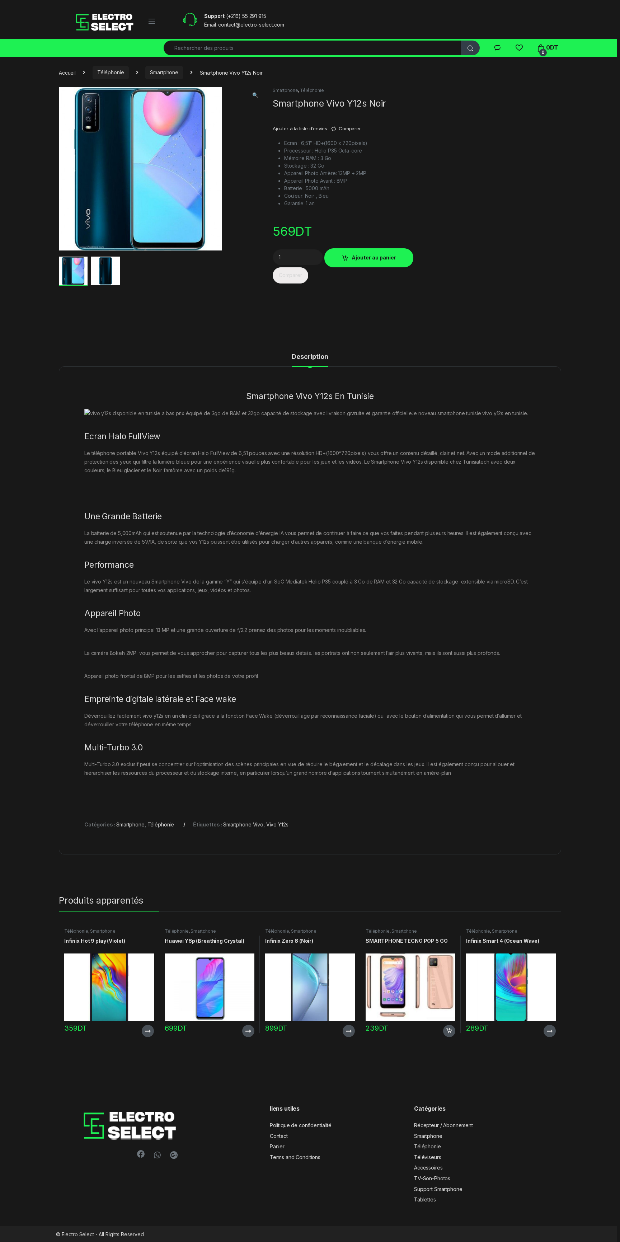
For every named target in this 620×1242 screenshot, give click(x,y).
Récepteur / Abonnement (443, 1125)
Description (310, 356)
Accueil (67, 72)
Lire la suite (148, 1031)
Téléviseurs (427, 1157)
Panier (277, 1146)
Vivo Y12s (277, 824)
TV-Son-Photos (432, 1178)
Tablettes (425, 1199)
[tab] (310, 359)
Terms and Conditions (295, 1157)
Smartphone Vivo (243, 824)
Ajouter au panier (374, 257)
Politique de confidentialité (301, 1125)
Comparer (350, 128)
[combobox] (312, 48)
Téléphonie (110, 72)
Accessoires (428, 1167)
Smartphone (164, 72)
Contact (279, 1136)
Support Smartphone (438, 1189)
